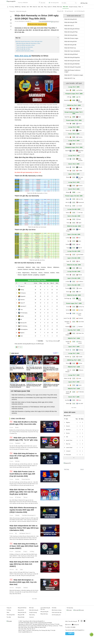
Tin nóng (11, 6)
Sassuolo (80, 167)
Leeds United (81, 321)
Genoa (68, 219)
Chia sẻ (81, 469)
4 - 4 (74, 229)
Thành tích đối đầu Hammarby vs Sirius (25, 45)
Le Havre (67, 281)
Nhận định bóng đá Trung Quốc (72, 67)
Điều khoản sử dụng (56, 610)
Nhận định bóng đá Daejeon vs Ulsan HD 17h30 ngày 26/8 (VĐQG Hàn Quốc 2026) (24, 456)
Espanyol (67, 254)
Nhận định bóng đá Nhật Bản (72, 63)
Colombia (17, 515)
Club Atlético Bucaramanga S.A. (29, 515)
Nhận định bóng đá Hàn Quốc (72, 60)
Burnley (17, 427)
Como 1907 (80, 403)
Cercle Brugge (79, 299)
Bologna (67, 192)
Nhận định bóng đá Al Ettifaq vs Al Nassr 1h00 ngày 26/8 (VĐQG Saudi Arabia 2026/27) (24, 546)
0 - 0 (74, 212)
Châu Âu (35, 6)
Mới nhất (43, 2)
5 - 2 (74, 385)
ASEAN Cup (18, 6)
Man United (80, 310)
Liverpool (80, 205)
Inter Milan (67, 400)
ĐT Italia (20, 347)
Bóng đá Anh (21, 610)
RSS (66, 621)
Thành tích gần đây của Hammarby (24, 47)
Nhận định (65, 6)
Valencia (67, 90)
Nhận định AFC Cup (69, 78)
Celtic (79, 96)
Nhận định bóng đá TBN (70, 22)
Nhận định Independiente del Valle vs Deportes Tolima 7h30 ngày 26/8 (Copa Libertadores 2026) (24, 528)
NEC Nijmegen (80, 101)
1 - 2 (74, 170)
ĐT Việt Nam (18, 497)
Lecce (79, 291)
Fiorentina (80, 137)
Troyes (68, 247)
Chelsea (80, 123)
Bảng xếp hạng (69, 412)
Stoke (21, 569)
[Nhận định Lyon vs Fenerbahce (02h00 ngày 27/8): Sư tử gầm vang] (49, 442)
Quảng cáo (76, 624)
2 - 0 (74, 310)
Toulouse (67, 244)
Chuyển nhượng (73, 6)
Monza (79, 400)
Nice (68, 241)
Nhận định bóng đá (23, 56)
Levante (80, 130)
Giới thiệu (54, 607)
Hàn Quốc (17, 461)
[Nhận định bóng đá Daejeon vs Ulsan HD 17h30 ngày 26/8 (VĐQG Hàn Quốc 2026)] (49, 458)
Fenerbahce (17, 443)
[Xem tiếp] (73, 457)
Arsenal (67, 306)
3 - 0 (74, 306)
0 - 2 (74, 219)
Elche (68, 185)
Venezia (67, 291)
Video (79, 6)
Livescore (31, 617)
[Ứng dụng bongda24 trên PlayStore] (75, 610)
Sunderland (80, 318)
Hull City (67, 310)
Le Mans (67, 237)
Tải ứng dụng (70, 607)
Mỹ (16, 533)
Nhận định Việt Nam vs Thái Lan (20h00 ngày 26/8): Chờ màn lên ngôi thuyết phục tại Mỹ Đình (23, 492)
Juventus (80, 288)
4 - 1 (74, 400)
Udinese (67, 403)
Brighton (67, 199)
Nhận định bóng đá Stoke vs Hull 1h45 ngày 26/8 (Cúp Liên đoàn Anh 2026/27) (24, 564)
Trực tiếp (9, 617)
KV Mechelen (81, 391)
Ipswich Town (66, 318)
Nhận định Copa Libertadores (72, 51)
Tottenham (80, 326)
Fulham (67, 123)
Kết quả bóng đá (69, 11)
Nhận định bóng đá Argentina (72, 57)
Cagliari (79, 222)
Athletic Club (81, 333)
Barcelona (80, 185)
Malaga (67, 143)
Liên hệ (68, 624)
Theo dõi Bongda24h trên (45, 21)
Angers (67, 261)
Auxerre (79, 385)
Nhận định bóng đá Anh (70, 19)
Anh (28, 6)
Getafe (68, 158)
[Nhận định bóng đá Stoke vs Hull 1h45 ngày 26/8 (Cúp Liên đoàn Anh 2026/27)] (49, 567)
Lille (79, 261)
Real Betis (80, 90)
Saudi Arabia (18, 551)
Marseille (67, 349)
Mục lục (18, 38)
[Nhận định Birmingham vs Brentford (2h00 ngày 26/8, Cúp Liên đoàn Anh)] (49, 585)
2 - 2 (74, 177)
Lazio (79, 192)
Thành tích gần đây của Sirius (23, 49)
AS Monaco (80, 281)
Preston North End (26, 479)
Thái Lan (25, 497)
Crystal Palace (79, 314)
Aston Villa (80, 199)
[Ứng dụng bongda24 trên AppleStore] (81, 610)
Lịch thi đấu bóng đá (79, 11)
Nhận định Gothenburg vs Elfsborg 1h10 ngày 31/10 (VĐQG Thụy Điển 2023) (34, 395)
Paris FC (80, 247)
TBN (31, 6)
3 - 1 (74, 333)
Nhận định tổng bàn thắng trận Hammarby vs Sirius (28, 43)
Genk (79, 229)
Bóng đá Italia (21, 617)
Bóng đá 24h (60, 11)
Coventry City (81, 306)
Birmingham (18, 587)
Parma (68, 222)
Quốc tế (50, 6)
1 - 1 (74, 403)
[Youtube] (84, 621)
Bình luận (59, 6)
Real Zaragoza (67, 334)
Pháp (45, 6)
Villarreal (80, 274)
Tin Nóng (9, 610)
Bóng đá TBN (21, 614)
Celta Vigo (80, 212)
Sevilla (79, 378)
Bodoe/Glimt (66, 100)
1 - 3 (74, 378)
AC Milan (80, 170)
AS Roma (67, 137)
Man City (67, 202)
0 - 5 (74, 185)
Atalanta (67, 167)
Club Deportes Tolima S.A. (25, 533)
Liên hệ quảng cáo (56, 614)
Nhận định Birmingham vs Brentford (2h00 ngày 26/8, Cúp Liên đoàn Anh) (23, 582)
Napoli (79, 219)
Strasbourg (80, 349)
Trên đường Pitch (55, 2)
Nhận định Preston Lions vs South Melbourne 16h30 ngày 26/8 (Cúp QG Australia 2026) (22, 474)
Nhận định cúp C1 (69, 25)
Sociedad (80, 356)
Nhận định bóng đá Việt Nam (72, 28)
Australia (17, 479)
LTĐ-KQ (54, 6)
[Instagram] (81, 621)
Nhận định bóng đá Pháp (70, 32)
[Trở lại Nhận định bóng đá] (11, 29)
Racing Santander (80, 159)
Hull (16, 569)
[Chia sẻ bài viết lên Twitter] (11, 20)
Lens (68, 385)
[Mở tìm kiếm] (75, 3)
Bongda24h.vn (80, 630)
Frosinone (67, 288)
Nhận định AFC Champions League (73, 75)
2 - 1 (74, 167)
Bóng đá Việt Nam (22, 607)
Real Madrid (80, 254)
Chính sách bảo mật (56, 612)
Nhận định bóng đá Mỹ (70, 44)
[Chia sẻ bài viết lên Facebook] (11, 16)
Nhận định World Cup (70, 48)
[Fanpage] (78, 621)
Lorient (79, 241)
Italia (39, 6)
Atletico (67, 274)
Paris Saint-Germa (80, 178)
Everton (67, 313)
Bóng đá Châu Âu (22, 612)
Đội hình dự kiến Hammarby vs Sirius (25, 50)
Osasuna (67, 130)
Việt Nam (23, 6)
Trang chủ (9, 607)
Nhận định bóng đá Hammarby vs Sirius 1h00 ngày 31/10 (29, 41)
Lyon (24, 443)
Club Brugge (66, 298)
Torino (68, 170)
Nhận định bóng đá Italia (70, 35)
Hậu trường (32, 614)
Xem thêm (34, 598)
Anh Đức (40, 341)
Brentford (26, 587)
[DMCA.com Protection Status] (69, 634)
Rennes (67, 177)
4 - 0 (74, 199)
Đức (42, 6)
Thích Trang (66, 469)
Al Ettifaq (32, 551)
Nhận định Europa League (71, 38)
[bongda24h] (8, 7)
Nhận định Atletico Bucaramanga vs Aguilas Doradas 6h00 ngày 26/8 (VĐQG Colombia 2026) (23, 510)
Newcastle (67, 205)
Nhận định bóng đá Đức (70, 41)
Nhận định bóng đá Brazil (71, 54)
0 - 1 (74, 222)
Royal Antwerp (67, 230)
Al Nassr (25, 551)
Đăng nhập (84, 3)
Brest (79, 237)
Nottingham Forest (67, 322)
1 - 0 (74, 158)
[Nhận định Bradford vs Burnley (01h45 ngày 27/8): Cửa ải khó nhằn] (49, 427)
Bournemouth (81, 202)
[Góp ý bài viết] (11, 26)
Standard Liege (67, 342)
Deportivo (80, 143)
